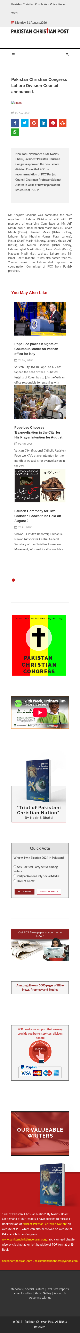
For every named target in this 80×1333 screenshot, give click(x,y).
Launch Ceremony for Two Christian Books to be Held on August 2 (37, 516)
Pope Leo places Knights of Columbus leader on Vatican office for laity (36, 349)
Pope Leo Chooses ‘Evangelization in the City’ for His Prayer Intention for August (38, 432)
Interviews (16, 1289)
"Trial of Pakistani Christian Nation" (45, 1224)
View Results (49, 891)
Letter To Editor (23, 1293)
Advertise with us (40, 1297)
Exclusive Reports (58, 1289)
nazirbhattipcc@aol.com (17, 1261)
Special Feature (35, 1289)
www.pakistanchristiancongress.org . (25, 1239)
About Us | (60, 1293)
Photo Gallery (43, 1293)
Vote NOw (24, 891)
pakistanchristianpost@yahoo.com (56, 1261)
